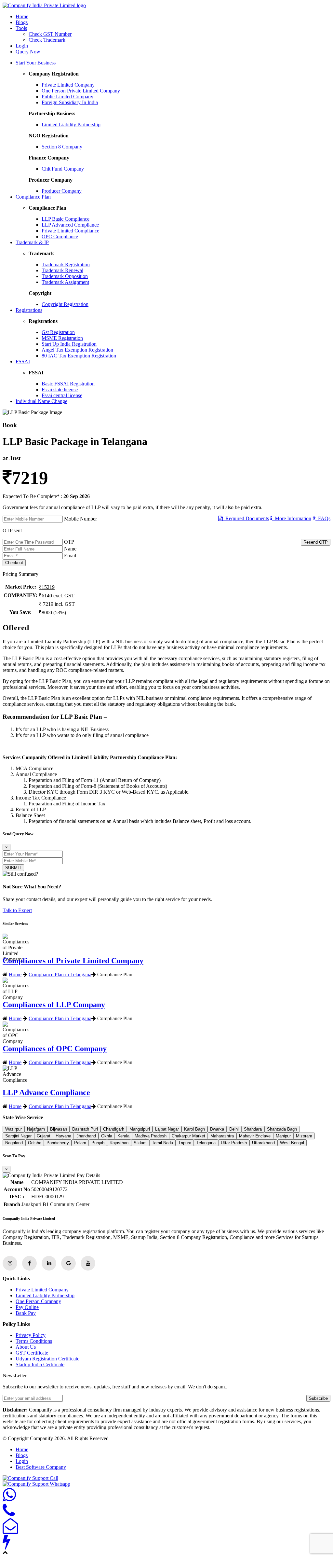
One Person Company (38, 1301)
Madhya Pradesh (150, 1136)
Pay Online (27, 1307)
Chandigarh (113, 1129)
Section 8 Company (62, 146)
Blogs (22, 22)
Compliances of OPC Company (55, 1048)
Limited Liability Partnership (71, 124)
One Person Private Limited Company (81, 90)
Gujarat (43, 1136)
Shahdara (253, 1129)
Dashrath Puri (85, 1129)
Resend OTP (315, 542)
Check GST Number (50, 34)
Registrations (29, 310)
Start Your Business (36, 62)
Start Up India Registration (69, 344)
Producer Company (62, 191)
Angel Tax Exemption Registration (77, 350)
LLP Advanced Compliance (70, 225)
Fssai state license (60, 389)
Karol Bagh (194, 1129)
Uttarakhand (263, 1142)
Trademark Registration (66, 264)
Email (70, 555)
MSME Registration (62, 338)
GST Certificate (32, 1353)
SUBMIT (13, 867)
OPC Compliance (60, 236)
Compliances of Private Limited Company (73, 960)
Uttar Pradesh (234, 1142)
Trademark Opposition (65, 276)
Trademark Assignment (65, 282)
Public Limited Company (67, 96)
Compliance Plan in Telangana (60, 974)
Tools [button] (21, 28)
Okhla (106, 1136)
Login (22, 46)
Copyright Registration (65, 304)
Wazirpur (13, 1129)
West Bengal (292, 1142)
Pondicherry (58, 1142)
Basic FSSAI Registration (68, 383)
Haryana (63, 1136)
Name (70, 548)
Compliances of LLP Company (54, 1004)
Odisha (34, 1142)
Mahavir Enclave (255, 1136)
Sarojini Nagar (18, 1136)
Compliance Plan (33, 197)
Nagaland (14, 1142)
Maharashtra (222, 1136)
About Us (26, 1347)
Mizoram (304, 1136)
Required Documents (246, 518)
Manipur (283, 1136)
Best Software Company (41, 1467)
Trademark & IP (32, 242)
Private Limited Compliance (70, 230)
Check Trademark (47, 40)
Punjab (97, 1142)
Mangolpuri (139, 1129)
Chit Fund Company (63, 169)
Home (22, 16)
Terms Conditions (34, 1341)
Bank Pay (26, 1313)
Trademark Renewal (62, 270)
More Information (291, 518)
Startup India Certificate (40, 1364)
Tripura (184, 1142)
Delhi (234, 1129)
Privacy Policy (31, 1335)
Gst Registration (58, 332)
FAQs (322, 518)
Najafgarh (36, 1129)
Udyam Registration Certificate (47, 1358)
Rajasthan (119, 1142)
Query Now (28, 51)
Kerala (123, 1136)
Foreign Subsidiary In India (70, 102)
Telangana (206, 1142)
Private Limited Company (68, 85)
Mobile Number (80, 519)
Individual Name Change (41, 401)
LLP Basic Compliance (65, 219)
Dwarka (217, 1129)
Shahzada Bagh (282, 1129)
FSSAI (23, 361)
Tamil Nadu (162, 1142)
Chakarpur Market (188, 1136)
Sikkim (140, 1142)
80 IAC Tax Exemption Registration (79, 355)
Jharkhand (86, 1136)
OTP (69, 542)
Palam (80, 1142)
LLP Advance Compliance (46, 1092)
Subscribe (318, 1398)
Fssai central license (62, 395)
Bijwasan (58, 1129)
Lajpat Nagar (167, 1129)
